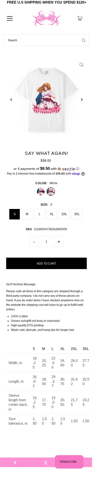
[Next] (81, 99)
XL (52, 214)
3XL (77, 214)
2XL (64, 214)
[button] (46, 169)
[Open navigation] (10, 18)
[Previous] (11, 99)
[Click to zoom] (81, 64)
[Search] (83, 40)
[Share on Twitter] (45, 462)
